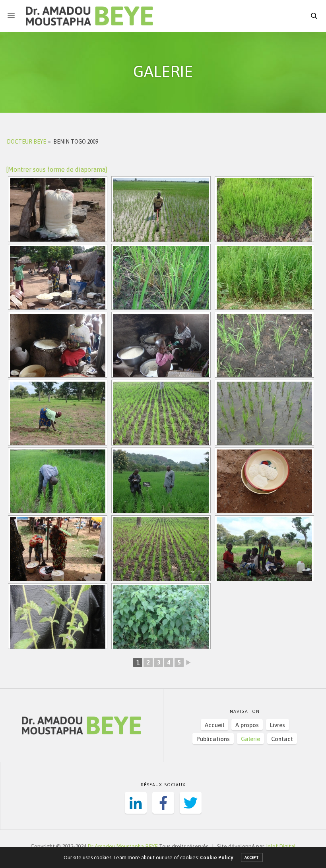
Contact (282, 738)
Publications (213, 738)
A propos (247, 725)
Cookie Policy (216, 857)
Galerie (250, 738)
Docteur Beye (26, 141)
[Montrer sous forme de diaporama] (56, 169)
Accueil (214, 725)
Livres (277, 725)
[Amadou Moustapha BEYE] (89, 16)
